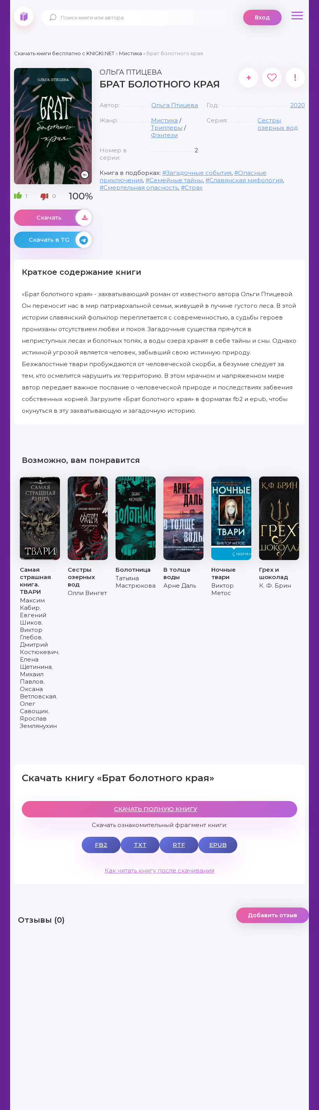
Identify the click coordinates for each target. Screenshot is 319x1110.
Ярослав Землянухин (38, 722)
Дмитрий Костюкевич (39, 648)
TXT (140, 844)
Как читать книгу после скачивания (159, 870)
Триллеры (166, 127)
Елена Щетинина (36, 663)
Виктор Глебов (31, 633)
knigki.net (23, 16)
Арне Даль (179, 585)
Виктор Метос (222, 589)
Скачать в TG (49, 239)
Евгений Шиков (33, 618)
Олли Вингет (87, 593)
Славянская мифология (246, 180)
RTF (179, 844)
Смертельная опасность (140, 187)
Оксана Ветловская (38, 692)
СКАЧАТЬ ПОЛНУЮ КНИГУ (155, 809)
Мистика (164, 120)
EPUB (218, 844)
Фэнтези (164, 135)
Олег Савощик (34, 707)
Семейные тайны (176, 180)
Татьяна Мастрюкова (136, 581)
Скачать (49, 217)
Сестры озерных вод (278, 124)
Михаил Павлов (32, 677)
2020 (297, 105)
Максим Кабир (32, 604)
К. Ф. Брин (275, 585)
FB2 (101, 844)
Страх (194, 187)
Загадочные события (198, 172)
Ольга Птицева (174, 105)
